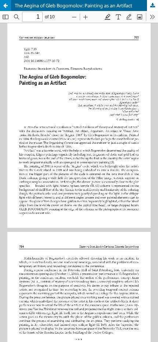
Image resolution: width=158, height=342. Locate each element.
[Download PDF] (152, 5)
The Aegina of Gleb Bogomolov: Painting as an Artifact (73, 5)
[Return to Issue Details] (5, 5)
